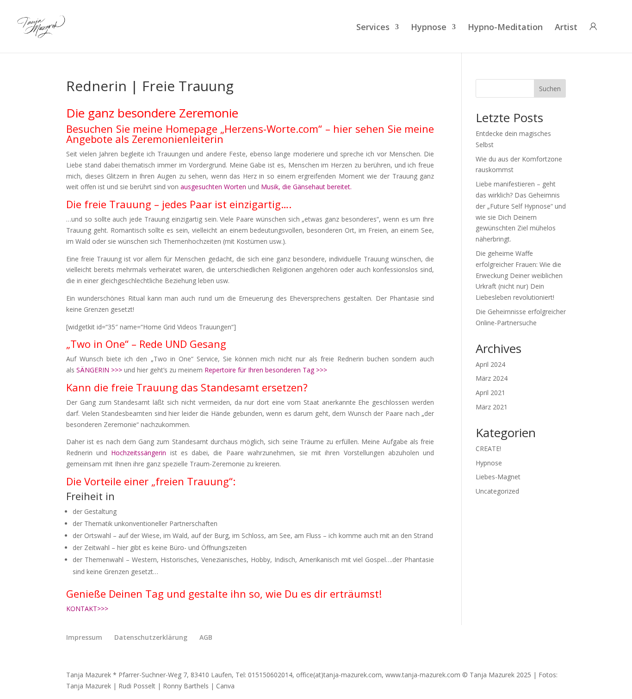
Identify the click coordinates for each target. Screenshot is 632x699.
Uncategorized (497, 491)
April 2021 (490, 392)
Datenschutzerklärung (150, 637)
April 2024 (490, 364)
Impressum (84, 637)
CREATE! (488, 448)
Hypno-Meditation (505, 28)
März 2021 (492, 406)
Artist (566, 28)
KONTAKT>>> (87, 608)
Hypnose (428, 28)
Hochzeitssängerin (138, 452)
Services (373, 28)
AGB (205, 637)
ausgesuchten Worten (213, 186)
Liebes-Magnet (498, 476)
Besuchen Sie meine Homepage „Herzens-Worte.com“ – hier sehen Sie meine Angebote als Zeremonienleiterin (250, 134)
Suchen (550, 88)
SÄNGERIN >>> (99, 369)
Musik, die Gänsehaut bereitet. (306, 186)
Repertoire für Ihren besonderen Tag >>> (265, 369)
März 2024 (492, 378)
